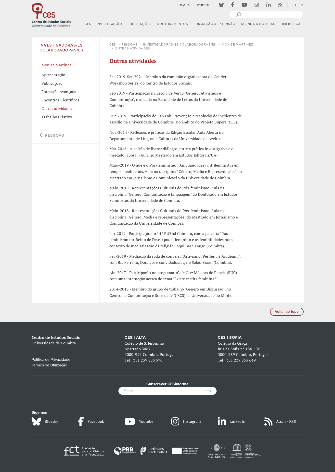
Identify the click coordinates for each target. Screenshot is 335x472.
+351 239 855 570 (147, 360)
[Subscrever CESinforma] (211, 391)
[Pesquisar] (238, 14)
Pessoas (130, 45)
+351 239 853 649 (240, 360)
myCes (185, 5)
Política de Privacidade (51, 359)
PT (294, 5)
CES (112, 45)
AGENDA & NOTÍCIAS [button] (258, 24)
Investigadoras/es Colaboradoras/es (179, 45)
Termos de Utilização (49, 365)
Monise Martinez (237, 45)
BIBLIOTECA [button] (291, 24)
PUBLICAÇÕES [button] (140, 24)
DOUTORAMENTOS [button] (172, 24)
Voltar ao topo (287, 311)
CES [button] (88, 24)
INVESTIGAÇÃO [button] (109, 24)
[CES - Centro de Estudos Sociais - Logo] (51, 14)
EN (301, 5)
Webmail (203, 5)
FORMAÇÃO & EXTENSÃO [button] (214, 24)
